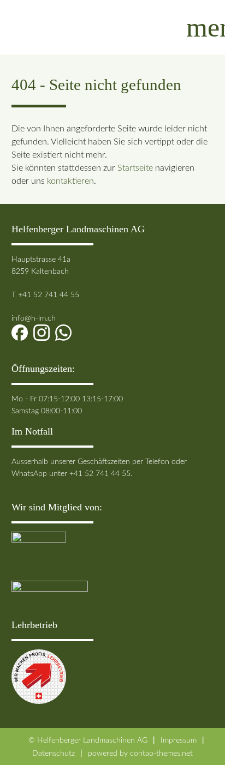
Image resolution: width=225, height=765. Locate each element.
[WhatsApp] (66, 332)
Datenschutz (53, 753)
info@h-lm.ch (33, 318)
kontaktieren (70, 181)
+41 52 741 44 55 (100, 473)
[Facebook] (22, 332)
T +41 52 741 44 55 (45, 295)
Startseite (135, 168)
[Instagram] (44, 332)
